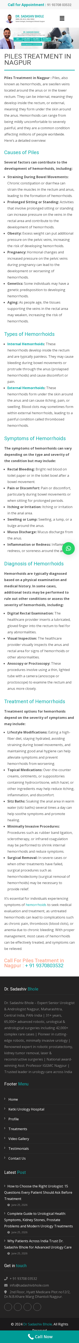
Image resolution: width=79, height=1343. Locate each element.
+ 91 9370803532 (44, 966)
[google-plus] (37, 1307)
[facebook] (8, 1307)
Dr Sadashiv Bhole (37, 1324)
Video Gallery (18, 1138)
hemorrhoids (36, 904)
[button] (62, 18)
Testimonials (18, 1148)
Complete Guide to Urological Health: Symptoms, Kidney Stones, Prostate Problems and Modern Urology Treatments (38, 1219)
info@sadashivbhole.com (29, 1285)
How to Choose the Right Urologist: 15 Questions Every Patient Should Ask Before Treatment (38, 1192)
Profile (13, 1119)
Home (13, 1099)
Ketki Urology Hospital (26, 1109)
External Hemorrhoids (25, 388)
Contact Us (17, 1158)
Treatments (17, 1129)
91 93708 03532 (59, 5)
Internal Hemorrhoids (25, 344)
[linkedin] (27, 1307)
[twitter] (18, 1307)
